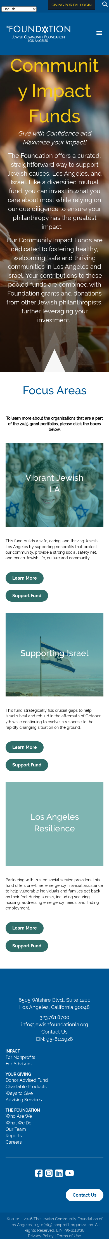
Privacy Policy (41, 1236)
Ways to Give (19, 1093)
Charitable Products (26, 1086)
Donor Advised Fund (27, 1080)
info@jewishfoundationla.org (54, 1024)
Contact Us (54, 1032)
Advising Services (24, 1099)
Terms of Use (69, 1236)
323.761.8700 (54, 1017)
